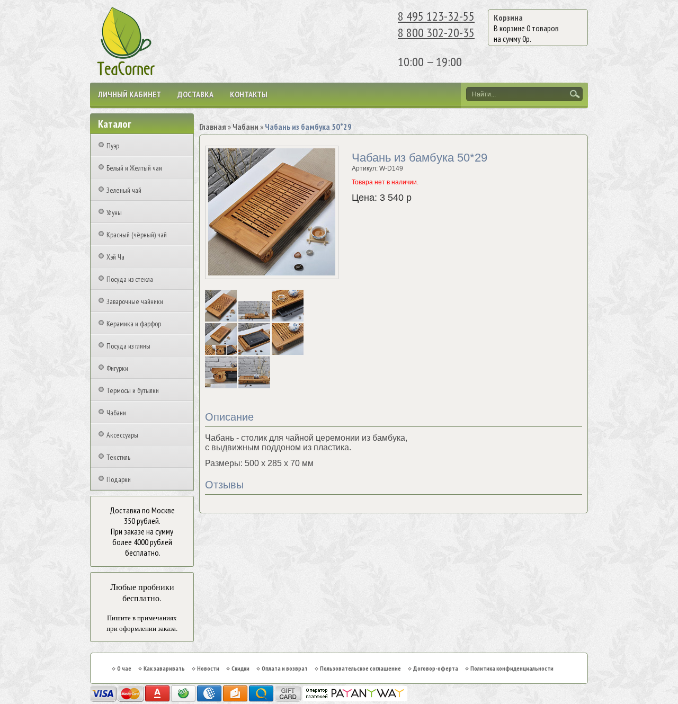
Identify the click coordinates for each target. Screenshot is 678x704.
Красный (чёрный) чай (136, 234)
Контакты (248, 94)
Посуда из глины (128, 346)
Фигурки (117, 368)
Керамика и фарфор (133, 323)
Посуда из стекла (129, 279)
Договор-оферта (435, 668)
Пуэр (112, 145)
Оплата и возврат (285, 668)
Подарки (118, 479)
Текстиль (118, 457)
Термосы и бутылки (132, 390)
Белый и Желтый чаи (134, 168)
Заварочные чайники (134, 301)
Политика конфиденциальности (512, 668)
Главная (212, 126)
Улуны (114, 212)
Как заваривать (164, 668)
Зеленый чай (123, 190)
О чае (124, 668)
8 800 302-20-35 (436, 32)
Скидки (240, 668)
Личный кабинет (129, 94)
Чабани (116, 412)
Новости (208, 668)
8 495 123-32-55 (436, 16)
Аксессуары (122, 435)
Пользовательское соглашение (360, 668)
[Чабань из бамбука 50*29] (221, 319)
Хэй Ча (115, 257)
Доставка (195, 94)
